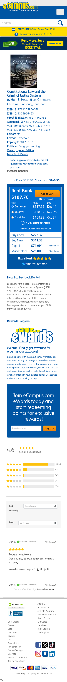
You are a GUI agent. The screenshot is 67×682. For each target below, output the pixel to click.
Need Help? (21, 673)
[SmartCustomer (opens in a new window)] (34, 264)
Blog (10, 629)
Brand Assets (44, 618)
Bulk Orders (13, 621)
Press (10, 639)
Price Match (13, 643)
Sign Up (49, 428)
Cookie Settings (15, 650)
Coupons (12, 632)
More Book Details (17, 154)
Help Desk (42, 625)
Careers (11, 625)
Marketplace (43, 632)
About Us (42, 604)
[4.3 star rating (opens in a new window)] (42, 258)
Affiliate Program (46, 611)
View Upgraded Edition (20, 150)
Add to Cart (47, 193)
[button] (33, 464)
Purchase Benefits (17, 171)
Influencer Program (47, 614)
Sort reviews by (14, 508)
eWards (11, 636)
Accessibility (43, 607)
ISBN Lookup (44, 629)
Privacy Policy (14, 646)
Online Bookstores (16, 661)
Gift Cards (42, 621)
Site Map (12, 654)
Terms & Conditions (17, 657)
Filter (11, 522)
